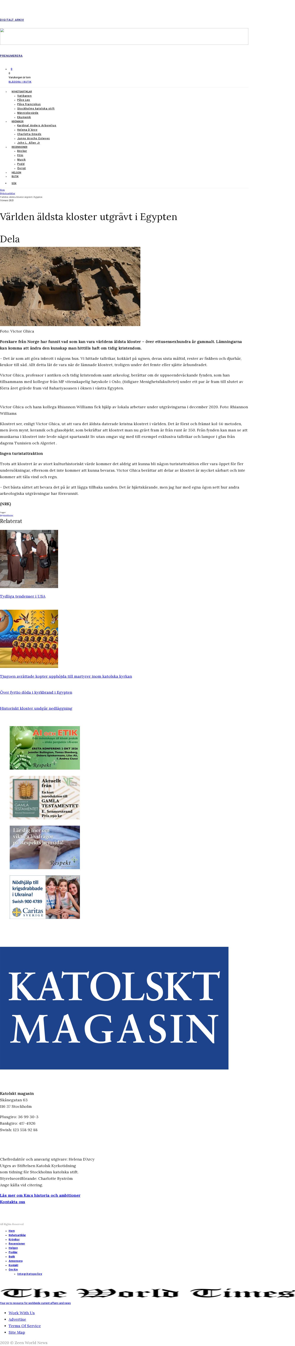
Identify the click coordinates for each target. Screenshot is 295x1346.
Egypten (3, 515)
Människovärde (28, 112)
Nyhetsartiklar (22, 91)
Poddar (13, 1252)
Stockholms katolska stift (36, 108)
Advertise (17, 1319)
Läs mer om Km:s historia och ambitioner (40, 1195)
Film (20, 155)
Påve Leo (23, 99)
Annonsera (15, 1260)
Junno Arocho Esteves (33, 138)
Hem (12, 1230)
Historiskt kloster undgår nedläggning (36, 708)
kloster (10, 515)
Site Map (17, 1332)
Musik (21, 159)
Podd (21, 164)
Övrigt (21, 168)
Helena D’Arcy (27, 129)
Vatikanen (24, 95)
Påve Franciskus (29, 104)
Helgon (16, 172)
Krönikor (18, 121)
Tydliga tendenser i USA (22, 596)
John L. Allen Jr (28, 142)
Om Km (13, 1269)
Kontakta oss (12, 1201)
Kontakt (13, 1265)
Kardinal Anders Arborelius (36, 125)
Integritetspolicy (29, 1273)
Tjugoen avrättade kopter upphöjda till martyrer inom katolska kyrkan (66, 676)
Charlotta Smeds (29, 134)
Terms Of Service (25, 1325)
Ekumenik (24, 117)
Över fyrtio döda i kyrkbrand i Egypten (36, 692)
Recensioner (19, 147)
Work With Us (22, 1312)
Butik (15, 176)
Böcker (22, 151)
